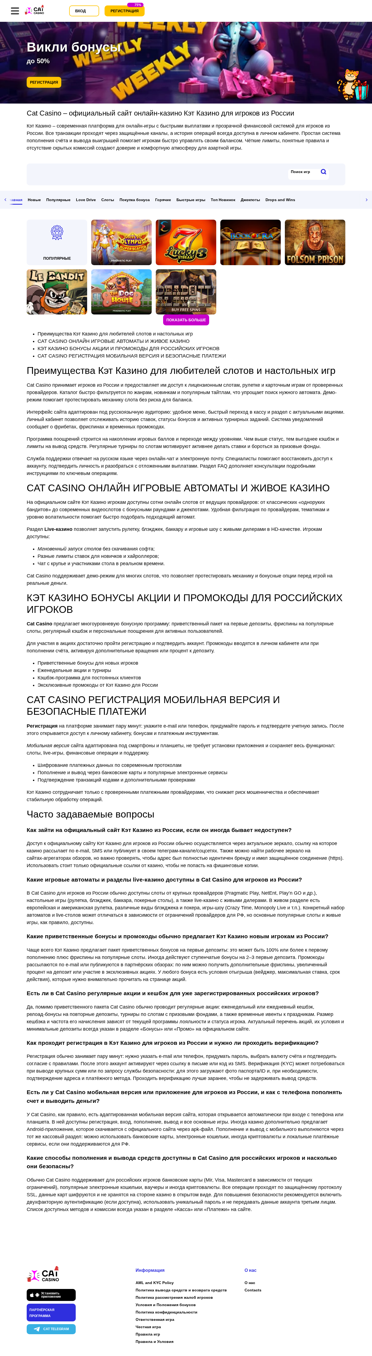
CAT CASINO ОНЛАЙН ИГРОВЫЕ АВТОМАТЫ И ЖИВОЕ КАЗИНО (114, 341)
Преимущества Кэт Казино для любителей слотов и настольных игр (115, 334)
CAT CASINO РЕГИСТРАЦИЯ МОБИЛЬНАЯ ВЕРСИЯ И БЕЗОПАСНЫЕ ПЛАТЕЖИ (132, 356)
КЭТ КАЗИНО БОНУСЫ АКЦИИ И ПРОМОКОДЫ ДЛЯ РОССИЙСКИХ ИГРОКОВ (128, 348)
